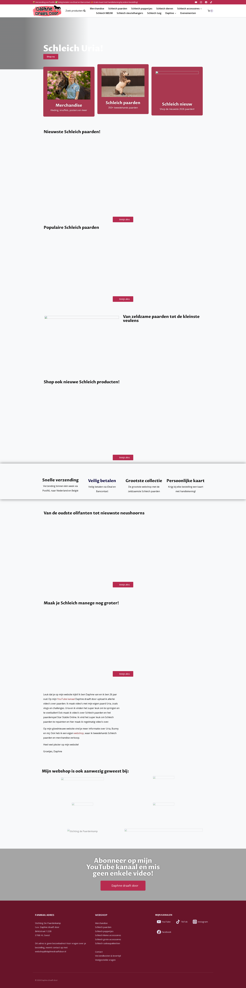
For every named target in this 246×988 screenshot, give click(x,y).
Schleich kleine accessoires (108, 935)
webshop (79, 733)
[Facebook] (206, 2)
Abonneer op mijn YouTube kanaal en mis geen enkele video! (123, 867)
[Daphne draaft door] (47, 11)
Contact (99, 951)
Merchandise (97, 8)
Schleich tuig (154, 13)
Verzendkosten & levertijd (108, 955)
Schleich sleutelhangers (130, 13)
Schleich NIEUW (104, 13)
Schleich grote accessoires (108, 939)
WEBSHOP (101, 915)
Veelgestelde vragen (105, 959)
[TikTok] (211, 2)
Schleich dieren (164, 8)
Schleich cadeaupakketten (107, 943)
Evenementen (188, 13)
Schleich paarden (117, 8)
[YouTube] (196, 2)
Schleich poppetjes (141, 8)
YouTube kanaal (66, 699)
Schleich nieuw (177, 104)
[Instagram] (201, 2)
